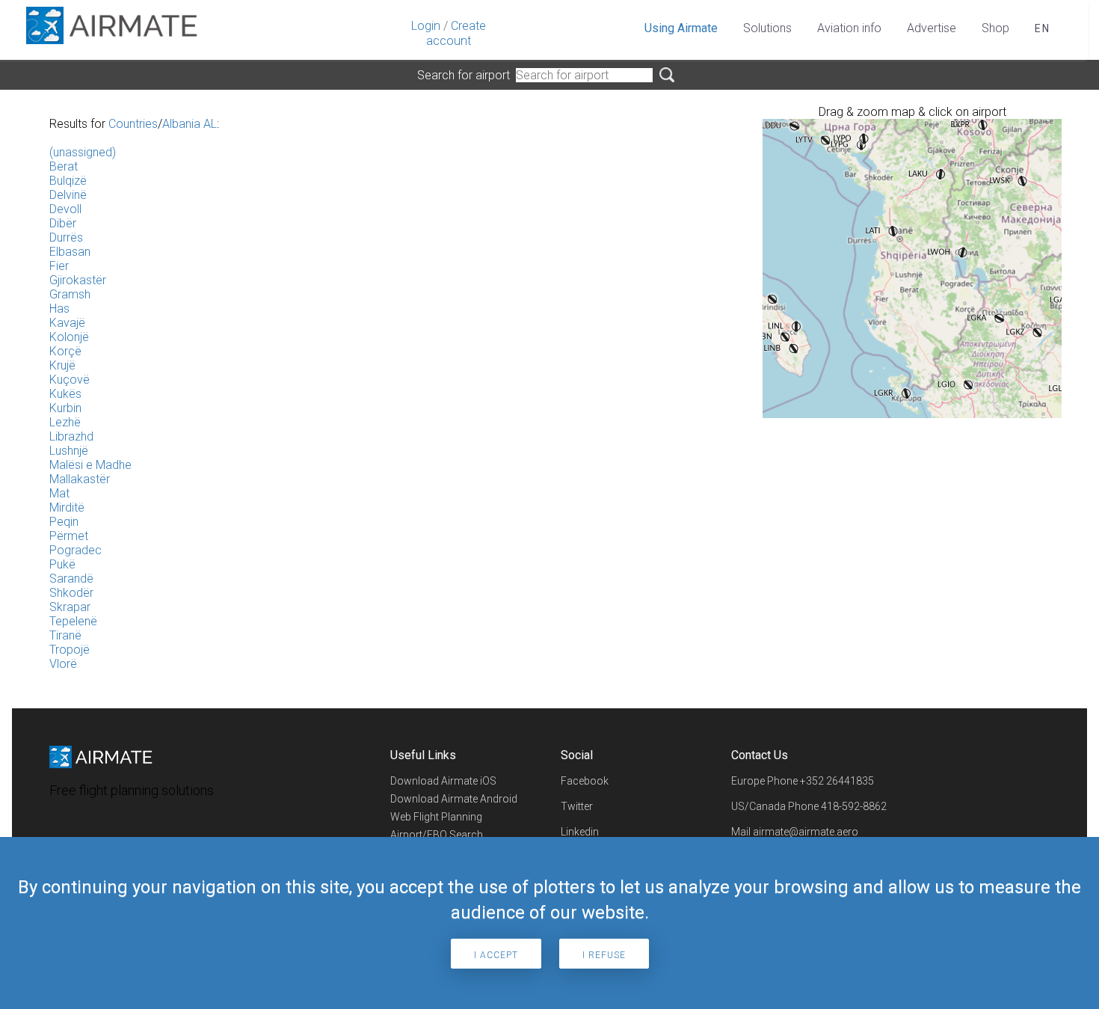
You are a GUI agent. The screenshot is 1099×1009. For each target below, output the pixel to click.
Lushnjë (68, 451)
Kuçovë (69, 379)
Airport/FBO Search (436, 835)
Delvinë (68, 195)
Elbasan (69, 252)
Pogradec (75, 550)
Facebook (585, 781)
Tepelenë (73, 621)
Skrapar (69, 607)
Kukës (65, 394)
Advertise (931, 28)
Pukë (62, 564)
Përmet (68, 536)
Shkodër (71, 593)
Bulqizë (68, 181)
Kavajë (67, 323)
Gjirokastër (77, 280)
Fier (59, 266)
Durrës (66, 237)
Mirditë (66, 507)
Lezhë (65, 422)
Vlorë (63, 664)
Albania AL (189, 124)
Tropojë (69, 649)
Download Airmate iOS (443, 781)
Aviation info (849, 28)
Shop (995, 28)
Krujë (62, 365)
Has (59, 308)
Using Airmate (681, 28)
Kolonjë (69, 337)
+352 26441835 (837, 781)
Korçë (65, 351)
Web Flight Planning (436, 817)
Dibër (62, 223)
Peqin (63, 522)
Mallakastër (79, 479)
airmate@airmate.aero (805, 832)
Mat (59, 493)
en (1042, 28)
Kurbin (65, 408)
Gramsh (69, 294)
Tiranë (65, 635)
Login (425, 26)
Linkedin (580, 832)
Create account (456, 33)
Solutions (767, 28)
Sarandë (71, 578)
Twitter (577, 806)
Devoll (65, 209)
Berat (63, 166)
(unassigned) (82, 152)
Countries (133, 124)
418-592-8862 (854, 806)
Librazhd (71, 436)
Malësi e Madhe (90, 465)
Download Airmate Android (453, 799)
